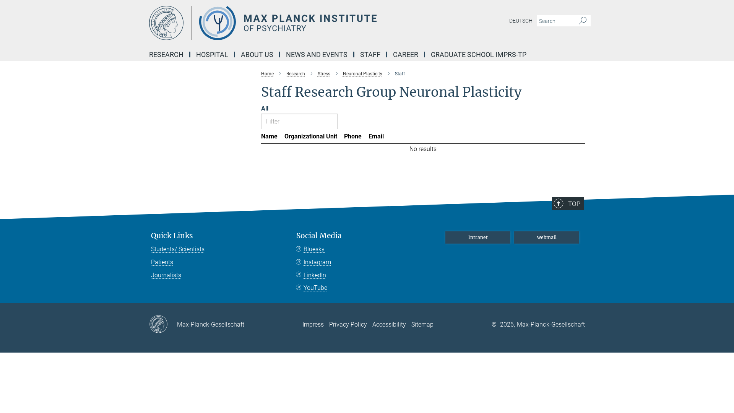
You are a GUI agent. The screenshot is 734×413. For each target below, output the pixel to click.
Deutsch (521, 21)
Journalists (166, 275)
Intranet (478, 237)
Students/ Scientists (178, 249)
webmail (547, 237)
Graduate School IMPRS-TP (478, 54)
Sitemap (422, 324)
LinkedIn (315, 275)
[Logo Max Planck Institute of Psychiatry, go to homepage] (292, 23)
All (264, 108)
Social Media (319, 235)
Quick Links (172, 235)
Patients (162, 262)
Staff (370, 54)
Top (574, 204)
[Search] (583, 21)
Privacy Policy (348, 324)
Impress (313, 324)
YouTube (315, 287)
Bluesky (314, 249)
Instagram (317, 262)
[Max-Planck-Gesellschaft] (163, 324)
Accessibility (389, 324)
